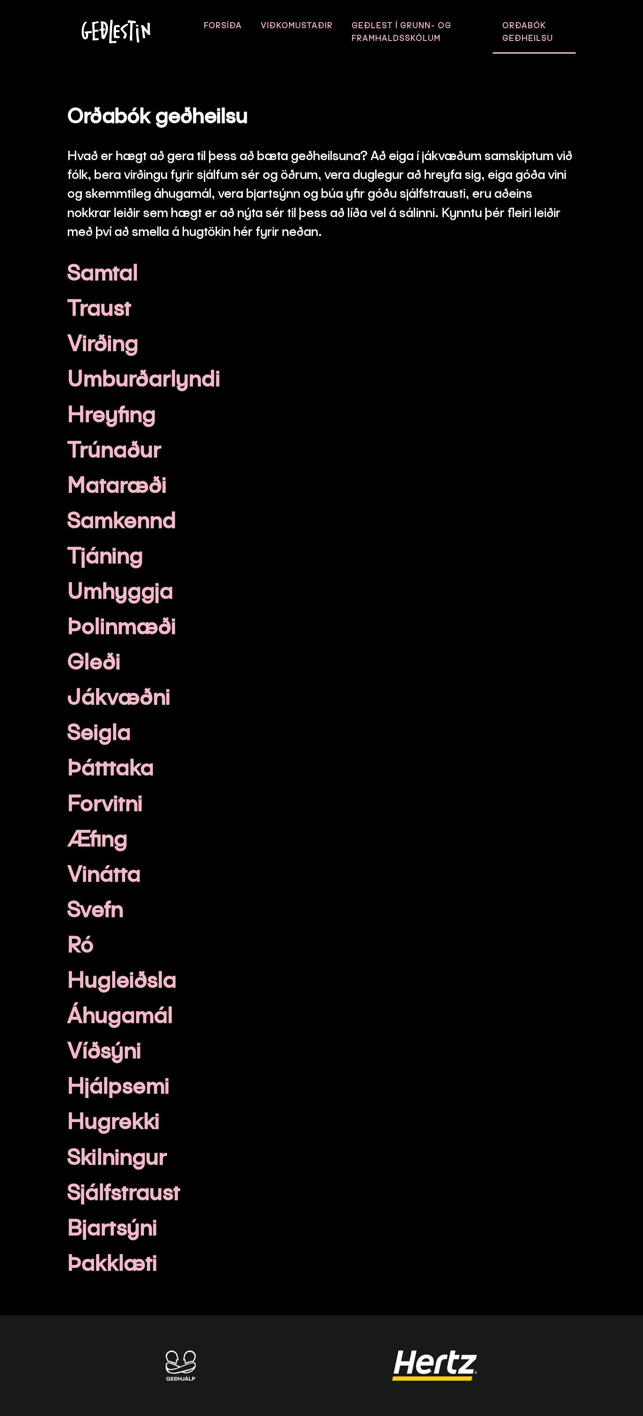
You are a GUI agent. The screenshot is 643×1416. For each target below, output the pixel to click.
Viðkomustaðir (297, 25)
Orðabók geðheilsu (527, 31)
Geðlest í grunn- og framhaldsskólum (401, 31)
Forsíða (223, 25)
